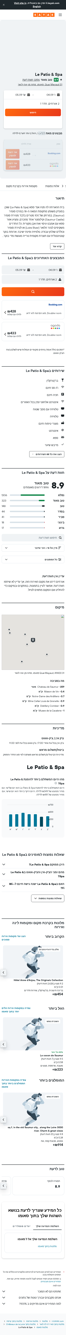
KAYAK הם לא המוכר (49, 1291)
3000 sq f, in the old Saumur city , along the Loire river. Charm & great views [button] (35, 1129)
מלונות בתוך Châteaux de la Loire (21, 1324)
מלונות (45, 1321)
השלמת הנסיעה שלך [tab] (47, 1226)
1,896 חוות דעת (31, 79)
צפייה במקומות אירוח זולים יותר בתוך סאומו (16, 1010)
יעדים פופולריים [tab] (21, 1226)
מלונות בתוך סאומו (47, 1246)
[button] (3, 5)
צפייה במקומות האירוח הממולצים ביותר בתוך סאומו (14, 1083)
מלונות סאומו (42, 1327)
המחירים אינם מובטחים (51, 1281)
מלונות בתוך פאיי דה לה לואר (52, 1324)
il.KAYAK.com (58, 1321)
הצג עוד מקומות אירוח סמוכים (14, 938)
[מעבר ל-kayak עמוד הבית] (43, 15)
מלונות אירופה (32, 1321)
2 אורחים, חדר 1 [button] (49, 103)
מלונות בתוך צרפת (14, 1321)
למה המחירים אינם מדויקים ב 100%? (40, 1303)
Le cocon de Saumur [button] (51, 1055)
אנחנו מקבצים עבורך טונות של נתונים (40, 1297)
